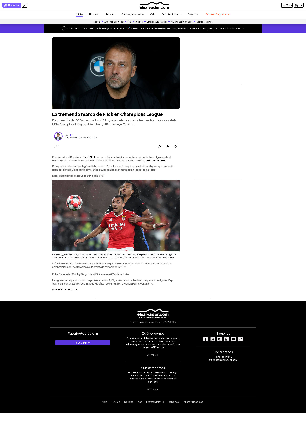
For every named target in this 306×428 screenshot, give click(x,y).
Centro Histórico (204, 22)
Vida (152, 13)
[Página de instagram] (219, 340)
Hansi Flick (89, 157)
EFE (71, 134)
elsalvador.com (169, 28)
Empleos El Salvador (157, 22)
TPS (129, 22)
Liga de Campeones (153, 160)
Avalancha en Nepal (114, 22)
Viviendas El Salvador (181, 22)
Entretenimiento (171, 13)
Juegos (139, 22)
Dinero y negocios (133, 13)
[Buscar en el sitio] (24, 5)
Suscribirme (83, 342)
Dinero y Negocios (193, 401)
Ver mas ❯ (152, 354)
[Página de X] (212, 340)
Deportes (193, 13)
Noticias (94, 13)
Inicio (79, 13)
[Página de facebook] (205, 340)
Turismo (110, 13)
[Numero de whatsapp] (226, 340)
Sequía (96, 22)
